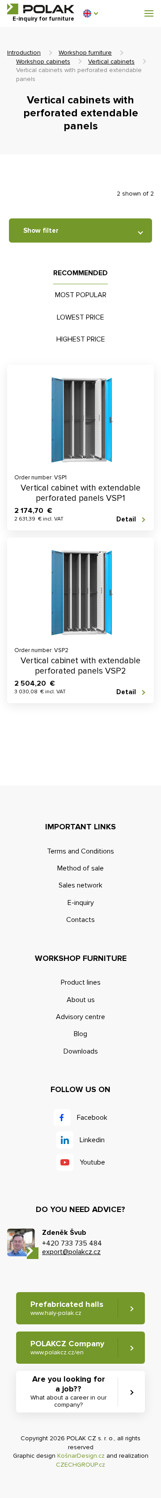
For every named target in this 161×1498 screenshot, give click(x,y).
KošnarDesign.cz (81, 1456)
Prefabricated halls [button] (66, 1308)
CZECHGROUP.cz (80, 1464)
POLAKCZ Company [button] (67, 1347)
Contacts (80, 919)
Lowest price (80, 317)
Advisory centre (80, 1016)
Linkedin (92, 1139)
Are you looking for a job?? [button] (68, 1391)
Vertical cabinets (111, 61)
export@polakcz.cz (71, 1251)
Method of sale (80, 868)
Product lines (81, 982)
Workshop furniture (85, 52)
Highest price (80, 339)
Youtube (92, 1162)
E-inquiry (81, 902)
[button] (90, 13)
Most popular (80, 294)
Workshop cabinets (43, 61)
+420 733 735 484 (72, 1243)
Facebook (92, 1117)
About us (81, 999)
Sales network (80, 885)
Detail (126, 519)
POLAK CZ (40, 9)
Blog (80, 1033)
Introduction (24, 52)
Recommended (80, 273)
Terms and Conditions (80, 851)
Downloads (81, 1051)
